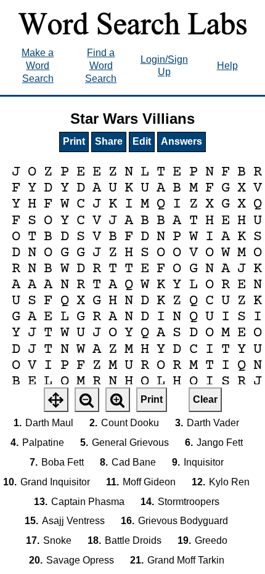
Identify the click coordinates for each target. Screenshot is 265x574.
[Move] (56, 399)
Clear (205, 399)
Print (74, 141)
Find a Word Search (100, 65)
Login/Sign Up (164, 66)
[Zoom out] (87, 399)
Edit (141, 141)
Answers (181, 141)
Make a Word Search (38, 65)
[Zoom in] (117, 399)
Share (109, 141)
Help (227, 65)
